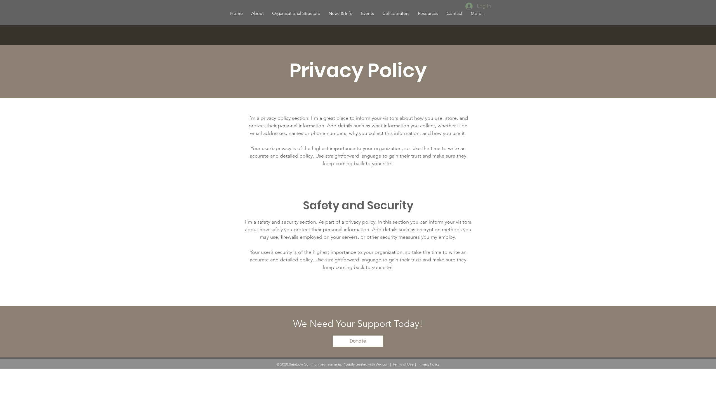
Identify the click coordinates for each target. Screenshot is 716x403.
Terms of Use (403, 364)
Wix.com (382, 364)
